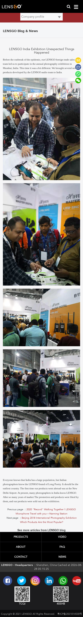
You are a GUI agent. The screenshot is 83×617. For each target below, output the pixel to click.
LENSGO (78, 60)
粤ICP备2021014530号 (69, 613)
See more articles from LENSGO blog (41, 530)
